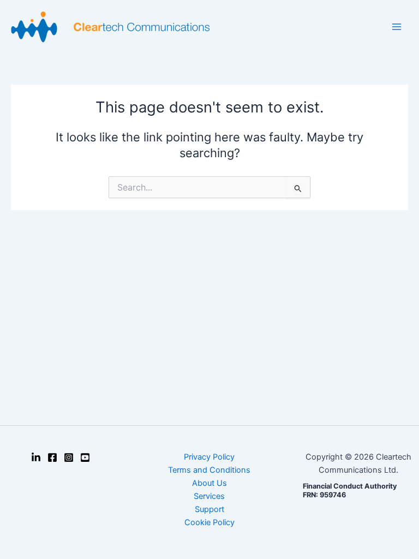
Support (209, 509)
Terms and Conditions (209, 470)
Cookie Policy (209, 522)
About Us (209, 483)
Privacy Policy (209, 457)
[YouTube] (85, 457)
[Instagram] (69, 457)
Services (209, 496)
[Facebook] (52, 457)
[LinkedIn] (36, 457)
